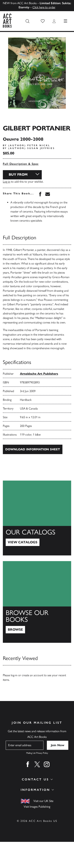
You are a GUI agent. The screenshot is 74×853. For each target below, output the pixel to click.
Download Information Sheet (32, 449)
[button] (42, 21)
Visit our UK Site (43, 801)
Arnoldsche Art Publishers (39, 373)
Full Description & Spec (21, 164)
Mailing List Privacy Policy (37, 753)
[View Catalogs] (37, 518)
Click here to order (43, 7)
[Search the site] (27, 21)
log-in (14, 675)
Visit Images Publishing (37, 806)
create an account (32, 675)
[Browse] (37, 602)
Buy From (18, 174)
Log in (6, 181)
